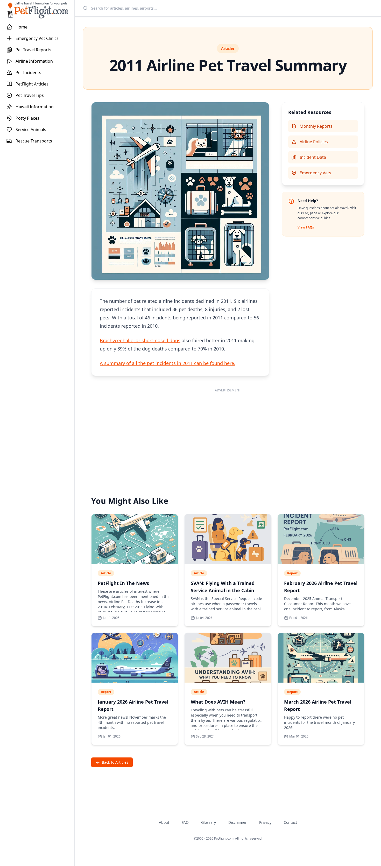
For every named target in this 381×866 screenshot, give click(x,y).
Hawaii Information (35, 107)
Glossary (208, 822)
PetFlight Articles (32, 84)
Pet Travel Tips (30, 95)
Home (21, 27)
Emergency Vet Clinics (37, 38)
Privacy (265, 822)
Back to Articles (115, 762)
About (164, 822)
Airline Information (34, 61)
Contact (290, 822)
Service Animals (31, 129)
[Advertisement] (227, 431)
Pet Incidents (28, 72)
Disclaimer (237, 822)
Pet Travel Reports (33, 50)
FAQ (185, 822)
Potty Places (27, 118)
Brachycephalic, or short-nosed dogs (140, 340)
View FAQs (306, 227)
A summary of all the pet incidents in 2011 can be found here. (167, 363)
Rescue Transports (34, 141)
